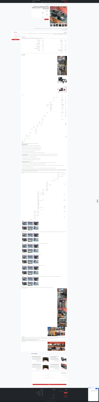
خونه (54, 391)
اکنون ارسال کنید (49, 384)
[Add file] (97, 400)
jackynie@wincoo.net (33, 0)
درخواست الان (15, 39)
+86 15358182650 (15, 35)
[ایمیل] (97, 200)
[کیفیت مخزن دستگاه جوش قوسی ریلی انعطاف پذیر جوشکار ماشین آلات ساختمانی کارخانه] (64, 359)
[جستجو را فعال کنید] (34, 1)
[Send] (88, 400)
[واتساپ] (97, 201)
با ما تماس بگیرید (53, 395)
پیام (66, 379)
